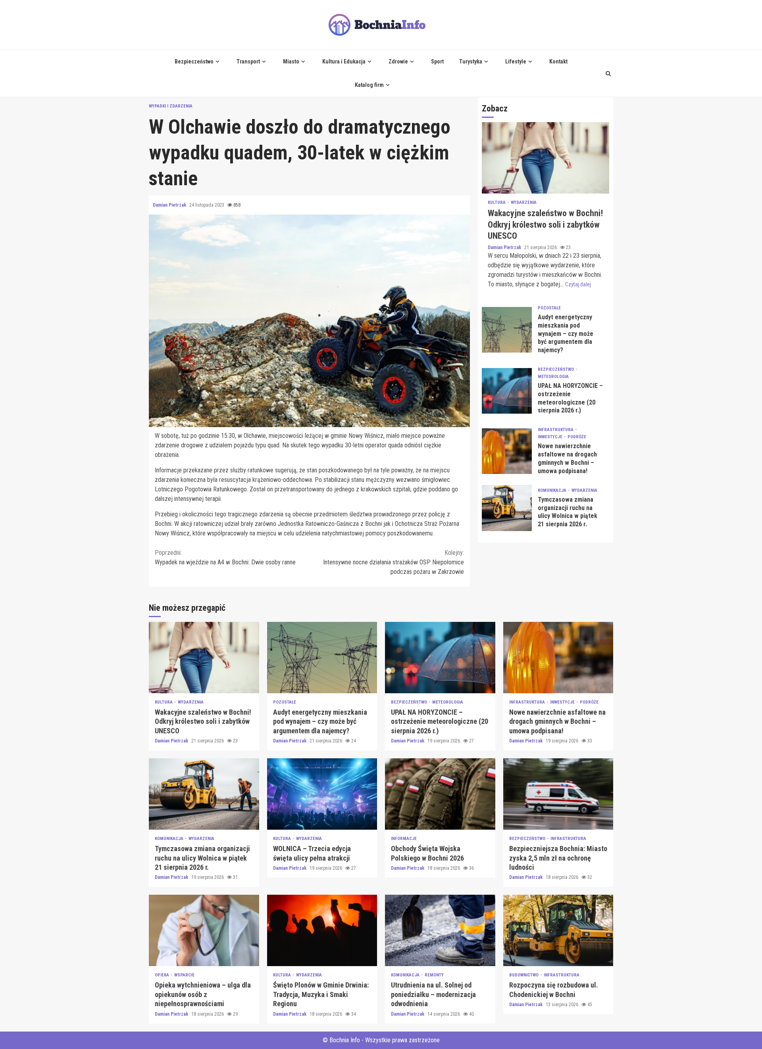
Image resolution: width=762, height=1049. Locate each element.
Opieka (162, 975)
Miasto (291, 61)
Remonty (434, 975)
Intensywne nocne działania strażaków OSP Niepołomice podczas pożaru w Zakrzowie (393, 562)
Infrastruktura (556, 430)
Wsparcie (184, 975)
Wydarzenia (524, 203)
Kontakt (558, 61)
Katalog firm (369, 85)
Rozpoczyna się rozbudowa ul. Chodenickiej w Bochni (558, 930)
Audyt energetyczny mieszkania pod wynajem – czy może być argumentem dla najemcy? (507, 330)
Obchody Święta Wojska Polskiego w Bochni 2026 (440, 794)
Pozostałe (549, 308)
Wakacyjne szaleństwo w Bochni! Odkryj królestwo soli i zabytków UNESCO (545, 158)
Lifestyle (515, 61)
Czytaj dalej (578, 284)
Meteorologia (553, 376)
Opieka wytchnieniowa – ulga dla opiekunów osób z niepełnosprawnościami (204, 930)
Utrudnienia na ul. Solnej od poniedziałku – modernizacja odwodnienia (440, 930)
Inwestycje (551, 437)
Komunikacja (553, 490)
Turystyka (470, 61)
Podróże (577, 437)
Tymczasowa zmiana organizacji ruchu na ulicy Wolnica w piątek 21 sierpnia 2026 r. (507, 508)
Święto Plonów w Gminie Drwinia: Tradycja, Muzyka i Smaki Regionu (322, 930)
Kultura (497, 203)
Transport (248, 61)
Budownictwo (524, 975)
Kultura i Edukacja (344, 61)
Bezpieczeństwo (194, 61)
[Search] (608, 73)
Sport (437, 61)
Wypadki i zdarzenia (170, 106)
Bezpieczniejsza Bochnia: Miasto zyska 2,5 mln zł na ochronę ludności (558, 794)
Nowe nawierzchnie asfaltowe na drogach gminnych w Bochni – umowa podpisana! (507, 451)
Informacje (404, 838)
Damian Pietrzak (170, 205)
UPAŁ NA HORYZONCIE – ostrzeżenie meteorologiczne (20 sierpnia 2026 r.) (507, 391)
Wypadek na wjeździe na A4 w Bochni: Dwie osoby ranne (225, 557)
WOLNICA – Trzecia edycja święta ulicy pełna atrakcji (322, 794)
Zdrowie (398, 61)
